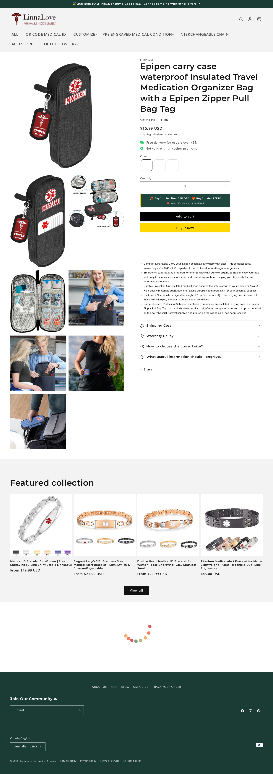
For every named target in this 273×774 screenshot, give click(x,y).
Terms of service (110, 760)
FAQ (114, 687)
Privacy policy (88, 760)
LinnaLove (26, 760)
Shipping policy (133, 760)
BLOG (125, 687)
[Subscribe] (79, 710)
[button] (84, 34)
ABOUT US (99, 687)
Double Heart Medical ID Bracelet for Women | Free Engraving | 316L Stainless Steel (166, 565)
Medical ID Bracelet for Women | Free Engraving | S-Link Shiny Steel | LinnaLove (41, 563)
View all (136, 590)
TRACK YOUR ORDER (166, 687)
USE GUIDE (140, 687)
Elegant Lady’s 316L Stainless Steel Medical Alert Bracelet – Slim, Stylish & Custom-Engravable (102, 565)
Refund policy (68, 760)
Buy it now (185, 228)
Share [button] (148, 369)
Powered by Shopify (44, 760)
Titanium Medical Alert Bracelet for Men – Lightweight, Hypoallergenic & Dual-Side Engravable (231, 565)
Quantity (146, 178)
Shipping (145, 134)
